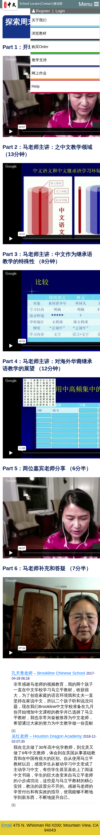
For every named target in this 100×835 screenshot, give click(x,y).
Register (42, 11)
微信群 (58, 3)
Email (6, 825)
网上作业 (39, 73)
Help (36, 86)
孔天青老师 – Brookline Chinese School (48, 673)
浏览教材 (39, 33)
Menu (86, 4)
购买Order (40, 47)
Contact (46, 3)
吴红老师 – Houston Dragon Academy (47, 736)
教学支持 (39, 60)
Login (60, 11)
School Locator (30, 3)
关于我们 (39, 20)
